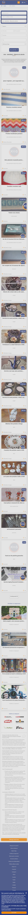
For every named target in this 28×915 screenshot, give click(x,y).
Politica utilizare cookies (18, 905)
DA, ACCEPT (14, 912)
